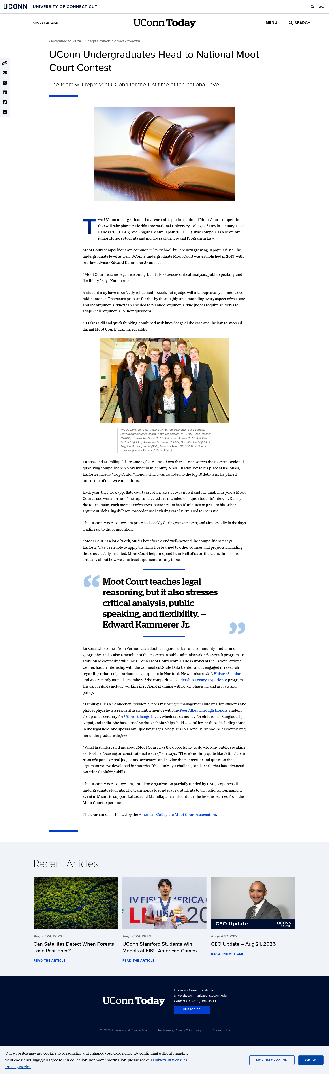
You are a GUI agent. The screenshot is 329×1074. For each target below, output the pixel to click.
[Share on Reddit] (5, 112)
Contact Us (182, 1000)
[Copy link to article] (5, 63)
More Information (271, 1060)
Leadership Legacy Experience (201, 679)
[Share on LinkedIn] (5, 93)
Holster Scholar (227, 673)
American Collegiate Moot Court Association (177, 814)
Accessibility (221, 1030)
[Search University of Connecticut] (312, 6)
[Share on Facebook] (5, 102)
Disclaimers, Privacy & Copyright (180, 1030)
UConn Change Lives (142, 716)
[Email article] (5, 73)
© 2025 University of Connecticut (123, 1030)
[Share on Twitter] (5, 83)
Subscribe (192, 1009)
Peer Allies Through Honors (203, 710)
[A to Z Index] (321, 6)
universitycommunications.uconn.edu (200, 995)
